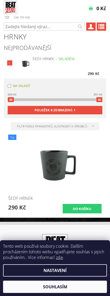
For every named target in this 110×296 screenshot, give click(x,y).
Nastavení (55, 270)
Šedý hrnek (53, 58)
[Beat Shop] (10, 6)
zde (59, 257)
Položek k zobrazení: (55, 110)
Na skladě (21, 86)
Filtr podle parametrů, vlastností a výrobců (52, 126)
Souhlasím (55, 287)
